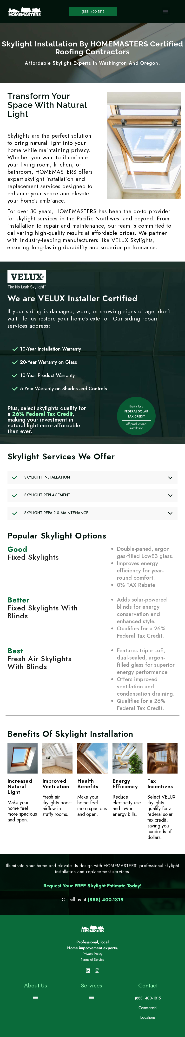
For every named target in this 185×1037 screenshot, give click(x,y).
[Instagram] (97, 970)
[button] (166, 11)
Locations (148, 1017)
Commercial (148, 1008)
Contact (148, 985)
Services (91, 985)
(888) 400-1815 (106, 899)
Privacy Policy (92, 953)
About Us (35, 985)
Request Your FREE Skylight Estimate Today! (92, 885)
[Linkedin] (88, 970)
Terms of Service (92, 959)
